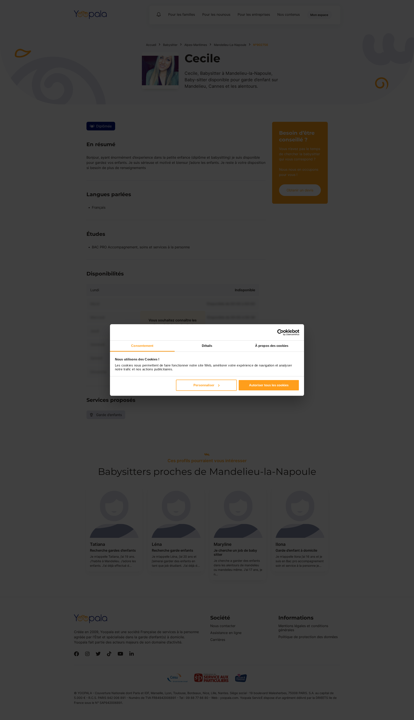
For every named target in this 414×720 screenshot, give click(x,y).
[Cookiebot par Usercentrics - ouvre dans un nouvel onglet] (280, 332)
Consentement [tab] (142, 345)
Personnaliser (203, 385)
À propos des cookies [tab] (271, 345)
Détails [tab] (207, 345)
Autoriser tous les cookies (269, 385)
